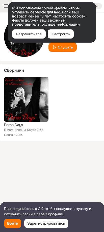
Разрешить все (29, 34)
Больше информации (60, 24)
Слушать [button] (65, 47)
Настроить (61, 34)
